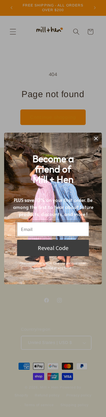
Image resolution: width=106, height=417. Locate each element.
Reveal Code (53, 247)
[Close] (96, 138)
